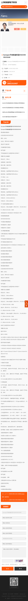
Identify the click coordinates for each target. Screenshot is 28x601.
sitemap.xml (22, 594)
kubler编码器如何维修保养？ (10, 116)
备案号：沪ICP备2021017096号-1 (15, 598)
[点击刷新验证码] (18, 560)
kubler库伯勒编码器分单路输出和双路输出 (13, 103)
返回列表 (7, 497)
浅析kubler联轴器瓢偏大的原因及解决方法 (13, 112)
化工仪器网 (10, 594)
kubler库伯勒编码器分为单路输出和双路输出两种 (14, 107)
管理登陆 (16, 594)
